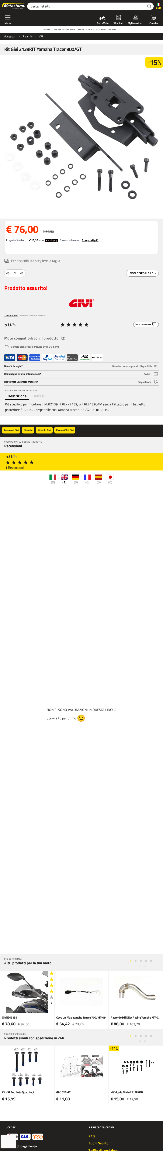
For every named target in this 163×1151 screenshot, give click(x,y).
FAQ (92, 1136)
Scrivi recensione (143, 324)
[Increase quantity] (22, 273)
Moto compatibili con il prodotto (31, 338)
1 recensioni (11, 315)
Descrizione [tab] (17, 396)
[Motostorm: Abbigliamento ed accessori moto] (14, 6)
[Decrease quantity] (8, 273)
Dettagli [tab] (38, 396)
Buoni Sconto (98, 1143)
